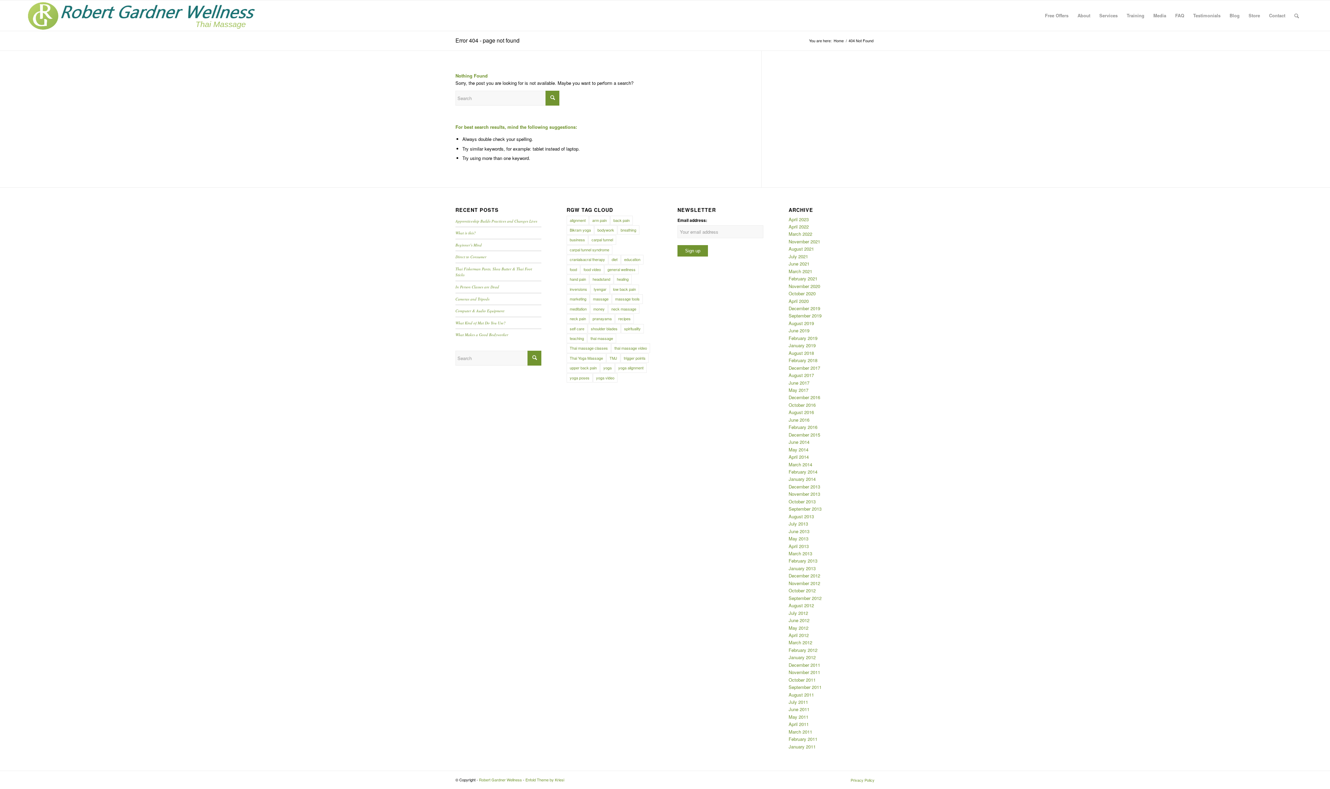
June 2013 (799, 531)
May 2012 (798, 628)
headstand (601, 279)
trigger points (635, 358)
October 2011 (802, 679)
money (599, 309)
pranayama (602, 318)
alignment (578, 220)
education (632, 259)
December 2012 (804, 575)
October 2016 (802, 405)
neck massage (623, 309)
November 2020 (804, 286)
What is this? (465, 232)
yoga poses (579, 377)
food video (592, 269)
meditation (578, 309)
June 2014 (799, 442)
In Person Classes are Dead (477, 286)
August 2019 (801, 323)
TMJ (613, 358)
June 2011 (799, 709)
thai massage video (630, 348)
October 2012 (802, 590)
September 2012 (805, 598)
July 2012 (798, 613)
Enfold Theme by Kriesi (544, 779)
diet (615, 259)
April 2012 (799, 635)
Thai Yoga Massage (586, 358)
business (577, 239)
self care (577, 328)
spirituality (632, 328)
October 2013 (802, 501)
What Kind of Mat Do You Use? (480, 322)
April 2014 (799, 457)
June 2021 (799, 263)
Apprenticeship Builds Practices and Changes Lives (496, 221)
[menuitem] (1056, 15)
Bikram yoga (580, 230)
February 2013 (803, 560)
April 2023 (799, 219)
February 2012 (803, 650)
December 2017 (804, 368)
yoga (607, 367)
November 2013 (804, 494)
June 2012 (799, 620)
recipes (624, 318)
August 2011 (801, 694)
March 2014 (800, 464)
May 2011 (798, 717)
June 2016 (799, 419)
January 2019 (802, 345)
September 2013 (805, 508)
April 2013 (799, 546)
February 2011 (803, 739)
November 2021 (804, 241)
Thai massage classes (589, 348)
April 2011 (799, 724)
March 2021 (800, 271)
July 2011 (798, 702)
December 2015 (804, 434)
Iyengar (600, 289)
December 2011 (804, 665)
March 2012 (800, 642)
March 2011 (800, 731)
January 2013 (802, 568)
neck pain (578, 318)
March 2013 (800, 553)
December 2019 (804, 308)
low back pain (624, 289)
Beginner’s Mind (468, 245)
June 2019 (799, 330)
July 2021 (798, 256)
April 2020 (799, 301)
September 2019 (805, 315)
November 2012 (804, 583)
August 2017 (801, 375)
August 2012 (801, 605)
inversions (578, 289)
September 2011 (805, 687)
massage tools (627, 299)
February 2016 (803, 427)
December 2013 (804, 486)
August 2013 (801, 516)
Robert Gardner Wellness (500, 779)
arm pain (599, 220)
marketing (578, 299)
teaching (577, 338)
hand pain (578, 279)
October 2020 (802, 293)
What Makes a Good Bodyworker (481, 334)
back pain (621, 220)
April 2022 (799, 226)
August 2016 (801, 412)
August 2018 (801, 353)
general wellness (622, 269)
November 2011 (804, 672)
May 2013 (798, 538)
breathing (628, 230)
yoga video (605, 377)
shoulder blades (604, 328)
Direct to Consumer (470, 256)
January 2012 (802, 657)
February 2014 (803, 471)
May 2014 (798, 449)
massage (601, 299)
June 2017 (799, 382)
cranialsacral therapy (587, 259)
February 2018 (803, 360)
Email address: (692, 220)
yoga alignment (631, 367)
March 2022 (800, 234)
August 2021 (801, 248)
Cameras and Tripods (472, 299)
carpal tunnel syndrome (589, 249)
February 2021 (803, 278)
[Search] (1296, 15)
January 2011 (802, 746)
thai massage (602, 338)
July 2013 (798, 523)
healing (623, 279)
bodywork (605, 230)
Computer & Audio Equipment (479, 310)
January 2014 (802, 479)
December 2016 (804, 397)
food (573, 269)
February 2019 (803, 338)
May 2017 (798, 390)
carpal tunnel (602, 239)
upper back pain (583, 367)
